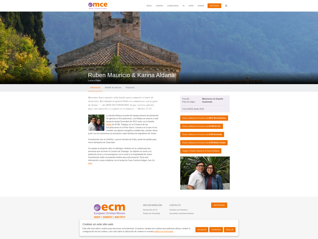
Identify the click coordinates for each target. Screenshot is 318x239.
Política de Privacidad (151, 213)
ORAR (191, 6)
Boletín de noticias (113, 87)
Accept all (202, 230)
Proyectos (130, 87)
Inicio (149, 6)
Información (95, 87)
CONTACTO (175, 205)
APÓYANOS (214, 6)
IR (183, 6)
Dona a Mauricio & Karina (204, 118)
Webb (109, 124)
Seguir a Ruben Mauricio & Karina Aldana (200, 151)
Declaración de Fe (150, 210)
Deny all (229, 230)
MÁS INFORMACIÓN (152, 205)
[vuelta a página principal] (102, 5)
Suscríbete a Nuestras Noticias (181, 213)
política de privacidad (163, 231)
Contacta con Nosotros (178, 210)
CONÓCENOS (173, 6)
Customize (216, 230)
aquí (90, 163)
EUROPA (159, 6)
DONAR (201, 6)
